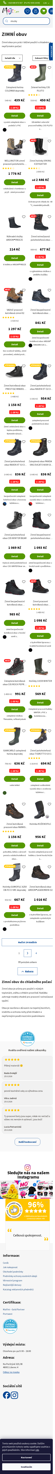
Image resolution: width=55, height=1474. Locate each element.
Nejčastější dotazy (12, 1284)
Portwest (7, 1313)
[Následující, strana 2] (27, 953)
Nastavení (26, 1457)
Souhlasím (26, 1466)
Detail (14, 115)
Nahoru (29, 971)
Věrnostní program (12, 1280)
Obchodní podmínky (13, 1271)
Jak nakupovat (10, 1267)
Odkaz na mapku (11, 1372)
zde (37, 1449)
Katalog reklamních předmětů (18, 1289)
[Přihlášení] (35, 11)
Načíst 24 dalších (27, 942)
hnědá (29, 920)
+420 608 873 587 (15, 2)
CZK (45, 3)
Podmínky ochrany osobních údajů (20, 1276)
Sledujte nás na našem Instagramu (28, 1175)
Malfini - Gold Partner (14, 1309)
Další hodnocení (27, 1141)
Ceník (6, 1262)
